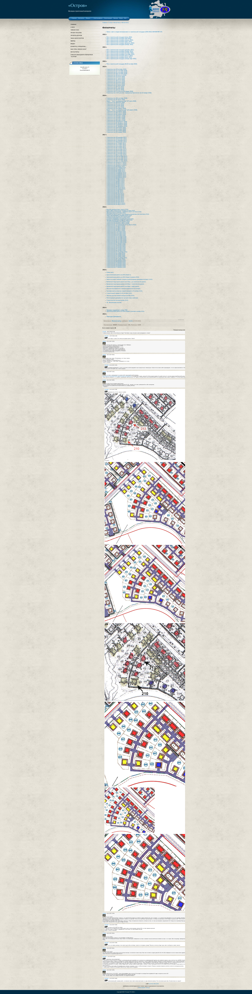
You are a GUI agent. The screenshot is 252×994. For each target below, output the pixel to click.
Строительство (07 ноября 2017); (116, 147)
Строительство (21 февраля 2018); (117, 123)
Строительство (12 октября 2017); (117, 153)
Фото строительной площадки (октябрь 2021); (120, 52)
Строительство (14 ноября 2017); (116, 146)
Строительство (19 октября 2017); (117, 152)
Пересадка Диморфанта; (114, 316)
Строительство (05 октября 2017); (117, 155)
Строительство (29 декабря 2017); (117, 137)
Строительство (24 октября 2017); (117, 150)
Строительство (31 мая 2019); (115, 88)
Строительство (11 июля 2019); (116, 79)
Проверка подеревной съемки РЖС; (117, 310)
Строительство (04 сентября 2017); (117, 161)
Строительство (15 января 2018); (116, 130)
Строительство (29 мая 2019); (115, 90)
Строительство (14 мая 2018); (115, 105)
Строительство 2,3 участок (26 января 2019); (120, 91)
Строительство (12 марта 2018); (116, 119)
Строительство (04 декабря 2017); (117, 142)
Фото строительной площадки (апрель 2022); (120, 40)
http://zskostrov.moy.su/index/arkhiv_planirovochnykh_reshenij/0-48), (117, 376)
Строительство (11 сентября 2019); (117, 72)
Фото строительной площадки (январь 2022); (120, 44)
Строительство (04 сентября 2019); (117, 73)
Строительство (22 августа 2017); (116, 164)
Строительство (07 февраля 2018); (117, 126)
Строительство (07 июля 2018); (116, 99)
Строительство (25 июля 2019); (116, 76)
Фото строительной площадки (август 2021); (120, 55)
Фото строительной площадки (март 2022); (119, 41)
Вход (147, 987)
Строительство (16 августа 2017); (116, 165)
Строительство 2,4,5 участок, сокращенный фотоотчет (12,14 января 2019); (129, 93)
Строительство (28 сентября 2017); (117, 156)
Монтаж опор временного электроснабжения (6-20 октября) (123, 288)
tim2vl (130, 321)
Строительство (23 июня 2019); (116, 84)
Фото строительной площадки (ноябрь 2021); (120, 51)
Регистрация (141, 987)
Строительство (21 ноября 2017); (116, 144)
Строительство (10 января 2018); (116, 132)
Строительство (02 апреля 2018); (116, 114)
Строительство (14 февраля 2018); (117, 124)
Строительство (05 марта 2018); (116, 120)
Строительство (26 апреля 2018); (116, 108)
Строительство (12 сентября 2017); (117, 159)
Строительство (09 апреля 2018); (116, 113)
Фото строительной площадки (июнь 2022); (119, 37)
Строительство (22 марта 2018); (116, 117)
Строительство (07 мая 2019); (115, 87)
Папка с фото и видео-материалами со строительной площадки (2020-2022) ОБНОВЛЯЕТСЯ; (134, 32)
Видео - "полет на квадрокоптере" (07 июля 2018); (121, 101)
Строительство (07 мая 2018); (115, 107)
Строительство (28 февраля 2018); (117, 121)
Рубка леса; (110, 272)
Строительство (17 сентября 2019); (117, 70)
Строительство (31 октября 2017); (117, 149)
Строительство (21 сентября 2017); (117, 158)
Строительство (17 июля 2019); (116, 78)
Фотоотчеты (116, 321)
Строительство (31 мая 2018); (115, 104)
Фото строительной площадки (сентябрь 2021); (121, 54)
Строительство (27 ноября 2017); (116, 143)
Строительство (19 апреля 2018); (116, 111)
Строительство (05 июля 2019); (116, 81)
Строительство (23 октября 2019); (117, 69)
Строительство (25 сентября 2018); (117, 98)
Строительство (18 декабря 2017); (117, 139)
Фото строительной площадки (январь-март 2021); (122, 58)
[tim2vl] (106, 338)
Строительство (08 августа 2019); (116, 75)
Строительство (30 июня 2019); (116, 82)
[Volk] (104, 344)
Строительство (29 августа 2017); (116, 162)
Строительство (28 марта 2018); (116, 116)
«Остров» (77, 5)
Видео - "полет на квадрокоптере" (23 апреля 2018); (122, 110)
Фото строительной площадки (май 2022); (119, 38)
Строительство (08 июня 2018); (116, 102)
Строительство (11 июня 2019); (116, 85)
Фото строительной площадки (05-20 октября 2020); (122, 64)
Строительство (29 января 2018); (116, 127)
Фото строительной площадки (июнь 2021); (119, 57)
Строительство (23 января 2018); (116, 129)
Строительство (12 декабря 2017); (117, 140)
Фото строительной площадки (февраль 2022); (120, 43)
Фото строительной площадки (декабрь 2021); (120, 50)
